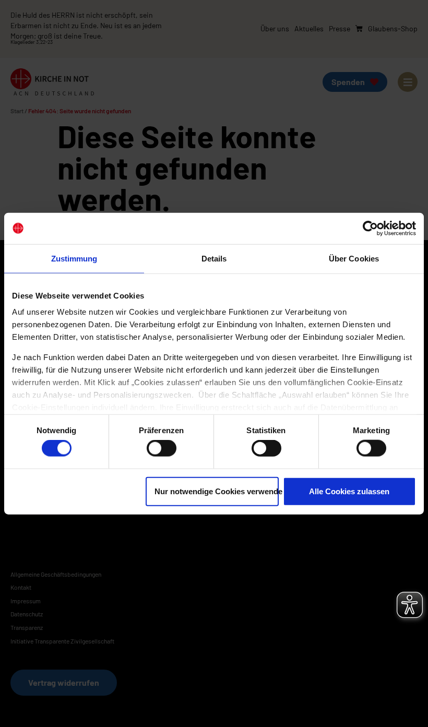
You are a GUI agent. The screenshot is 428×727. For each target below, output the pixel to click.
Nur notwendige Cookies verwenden (216, 490)
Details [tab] (214, 258)
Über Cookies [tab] (354, 258)
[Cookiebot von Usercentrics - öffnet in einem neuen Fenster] (370, 228)
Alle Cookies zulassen (349, 490)
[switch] (161, 448)
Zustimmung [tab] (74, 258)
